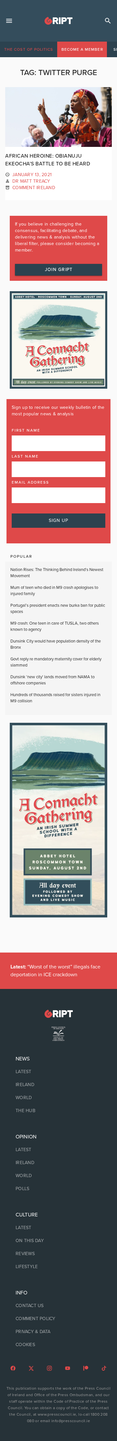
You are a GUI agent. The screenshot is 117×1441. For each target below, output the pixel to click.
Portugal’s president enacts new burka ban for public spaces (57, 609)
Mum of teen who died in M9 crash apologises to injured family (54, 591)
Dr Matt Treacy (31, 181)
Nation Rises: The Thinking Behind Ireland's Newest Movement (56, 573)
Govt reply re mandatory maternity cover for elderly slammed (55, 662)
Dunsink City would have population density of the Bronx (55, 644)
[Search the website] (108, 21)
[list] (58, 1085)
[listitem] (58, 1071)
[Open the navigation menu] (9, 21)
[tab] (28, 49)
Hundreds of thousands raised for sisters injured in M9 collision (55, 698)
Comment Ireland (33, 187)
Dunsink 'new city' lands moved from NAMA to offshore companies (52, 680)
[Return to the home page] (58, 1014)
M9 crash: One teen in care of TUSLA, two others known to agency (54, 626)
